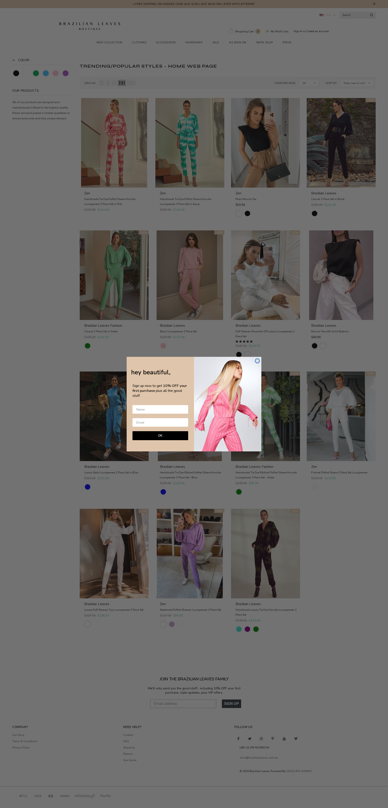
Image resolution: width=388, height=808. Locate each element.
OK (160, 435)
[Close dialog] (257, 361)
